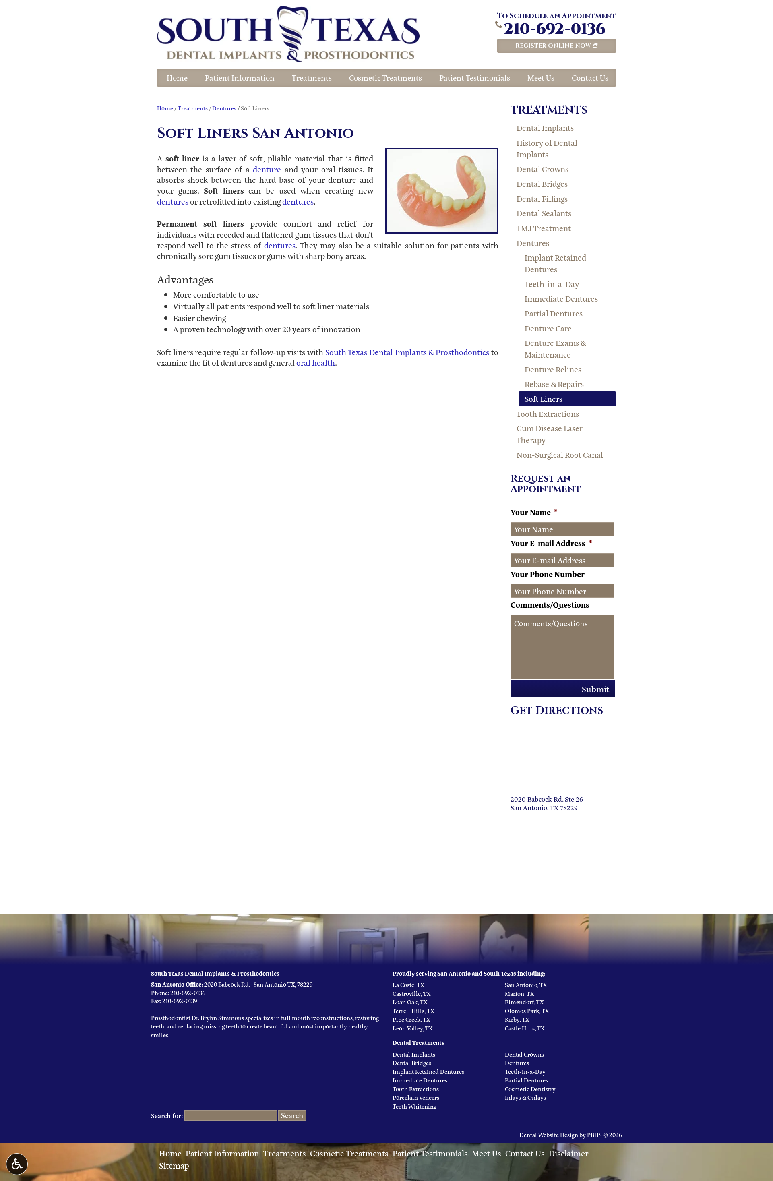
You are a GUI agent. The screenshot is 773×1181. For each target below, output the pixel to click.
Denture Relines (553, 369)
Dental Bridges (542, 183)
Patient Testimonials (474, 77)
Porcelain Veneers (416, 1097)
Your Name (534, 512)
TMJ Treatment (544, 228)
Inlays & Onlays (525, 1097)
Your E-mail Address (551, 543)
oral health (315, 362)
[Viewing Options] (17, 1164)
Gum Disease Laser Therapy (550, 433)
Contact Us (590, 77)
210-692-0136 (555, 29)
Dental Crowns (542, 168)
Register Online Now (554, 46)
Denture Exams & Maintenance (555, 348)
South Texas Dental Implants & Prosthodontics (407, 352)
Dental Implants (545, 127)
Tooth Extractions (548, 413)
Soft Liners (543, 398)
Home (177, 77)
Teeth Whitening (414, 1106)
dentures (172, 201)
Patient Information (240, 77)
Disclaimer (569, 1153)
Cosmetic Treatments (385, 77)
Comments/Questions (550, 605)
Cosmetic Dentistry (530, 1088)
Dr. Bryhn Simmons (218, 1017)
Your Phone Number (548, 574)
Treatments (312, 77)
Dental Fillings (542, 198)
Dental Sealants (544, 213)
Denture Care (548, 328)
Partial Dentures (554, 313)
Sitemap (174, 1165)
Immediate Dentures (561, 298)
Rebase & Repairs (554, 383)
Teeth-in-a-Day (552, 284)
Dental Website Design (548, 1134)
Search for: (167, 1115)
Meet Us (540, 77)
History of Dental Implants (547, 148)
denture (267, 169)
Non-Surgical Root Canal (560, 454)
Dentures (224, 107)
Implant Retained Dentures (555, 263)
